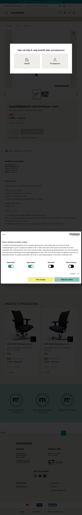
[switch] (31, 266)
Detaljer (73, 273)
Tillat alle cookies (67, 279)
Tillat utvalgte (40, 279)
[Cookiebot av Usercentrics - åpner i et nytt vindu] (72, 234)
